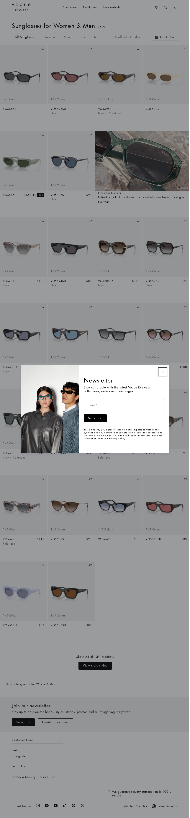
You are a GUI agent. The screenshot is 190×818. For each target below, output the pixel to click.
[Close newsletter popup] (161, 372)
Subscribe (94, 418)
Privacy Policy (116, 439)
